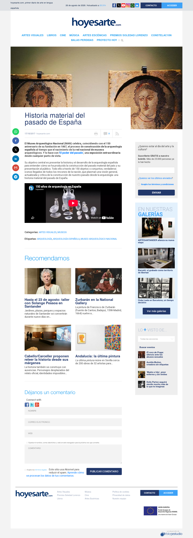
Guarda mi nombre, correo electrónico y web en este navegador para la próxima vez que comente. (63, 443)
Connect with (33, 399)
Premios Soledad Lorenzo (68, 495)
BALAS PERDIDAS (82, 40)
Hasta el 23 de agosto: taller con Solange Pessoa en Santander (47, 303)
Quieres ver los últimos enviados (155, 178)
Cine (87, 495)
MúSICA (74, 35)
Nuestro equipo (119, 498)
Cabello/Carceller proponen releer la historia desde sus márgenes (47, 359)
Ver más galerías (156, 311)
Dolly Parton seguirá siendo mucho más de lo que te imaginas (157, 384)
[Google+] (37, 404)
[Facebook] (27, 404)
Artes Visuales (48, 232)
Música (88, 491)
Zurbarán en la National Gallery (94, 301)
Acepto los (37, 470)
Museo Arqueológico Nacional (99, 239)
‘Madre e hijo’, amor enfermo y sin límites (157, 373)
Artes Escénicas (92, 498)
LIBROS (52, 35)
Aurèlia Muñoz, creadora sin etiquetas (157, 363)
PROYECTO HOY (107, 40)
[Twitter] (32, 404)
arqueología (44, 239)
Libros (60, 498)
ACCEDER (172, 5)
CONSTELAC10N (161, 35)
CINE (63, 35)
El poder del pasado (71, 152)
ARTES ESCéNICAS (95, 35)
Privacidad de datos (121, 495)
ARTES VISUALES (33, 35)
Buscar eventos (147, 347)
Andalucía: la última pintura (97, 356)
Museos (62, 232)
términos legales (41, 470)
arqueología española (66, 239)
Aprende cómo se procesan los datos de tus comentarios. (55, 474)
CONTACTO (151, 5)
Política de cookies (120, 491)
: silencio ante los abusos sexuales (155, 354)
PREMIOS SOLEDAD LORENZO (129, 35)
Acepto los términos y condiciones (157, 184)
